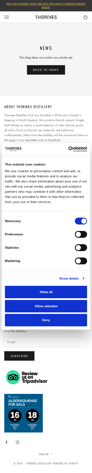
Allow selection (46, 306)
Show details (69, 278)
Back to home (46, 70)
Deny (46, 320)
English (44, 454)
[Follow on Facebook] (6, 442)
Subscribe (19, 356)
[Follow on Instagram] (17, 442)
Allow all (46, 292)
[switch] (81, 234)
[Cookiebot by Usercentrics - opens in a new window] (68, 149)
